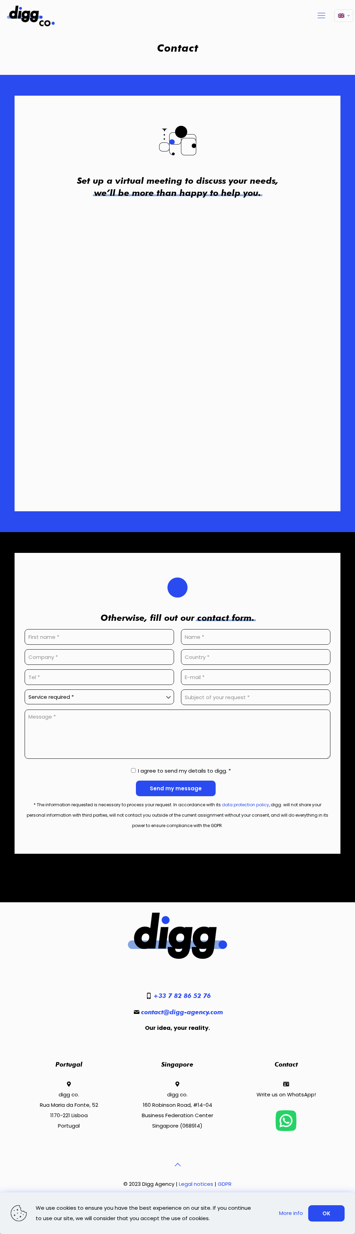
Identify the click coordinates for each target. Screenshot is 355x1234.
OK (326, 1213)
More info (291, 1213)
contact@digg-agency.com (182, 1012)
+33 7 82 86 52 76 (182, 995)
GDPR (225, 1184)
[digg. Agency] (31, 15)
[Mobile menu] (321, 15)
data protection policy (245, 805)
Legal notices (196, 1184)
